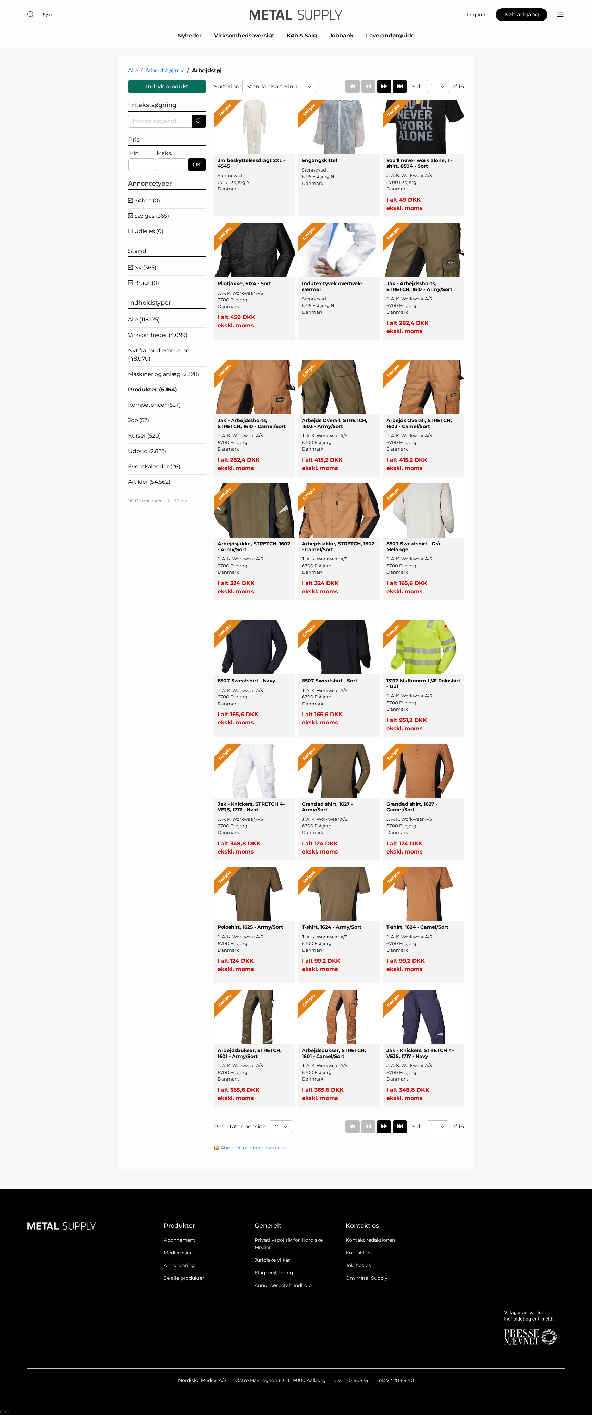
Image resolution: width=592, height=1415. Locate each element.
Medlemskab (179, 1253)
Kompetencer (154, 405)
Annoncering (179, 1265)
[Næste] (384, 86)
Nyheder (189, 35)
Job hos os (358, 1265)
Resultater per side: (241, 1126)
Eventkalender (154, 466)
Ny (144, 267)
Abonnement (179, 1240)
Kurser (144, 435)
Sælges (151, 216)
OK (197, 164)
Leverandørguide (390, 35)
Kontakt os (359, 1253)
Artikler (149, 482)
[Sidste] (400, 86)
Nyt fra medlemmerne (158, 354)
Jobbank (341, 35)
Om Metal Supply (366, 1278)
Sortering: (228, 86)
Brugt (146, 283)
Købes (146, 200)
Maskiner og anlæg (163, 374)
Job (138, 420)
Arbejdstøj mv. (164, 70)
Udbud (147, 451)
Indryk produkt (167, 86)
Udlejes (148, 231)
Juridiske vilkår (272, 1260)
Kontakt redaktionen (370, 1240)
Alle (133, 70)
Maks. (164, 153)
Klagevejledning (274, 1272)
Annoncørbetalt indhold (283, 1285)
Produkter (152, 389)
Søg (47, 15)
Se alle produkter (184, 1278)
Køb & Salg (302, 35)
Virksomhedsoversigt (244, 35)
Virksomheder (157, 335)
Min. (134, 153)
